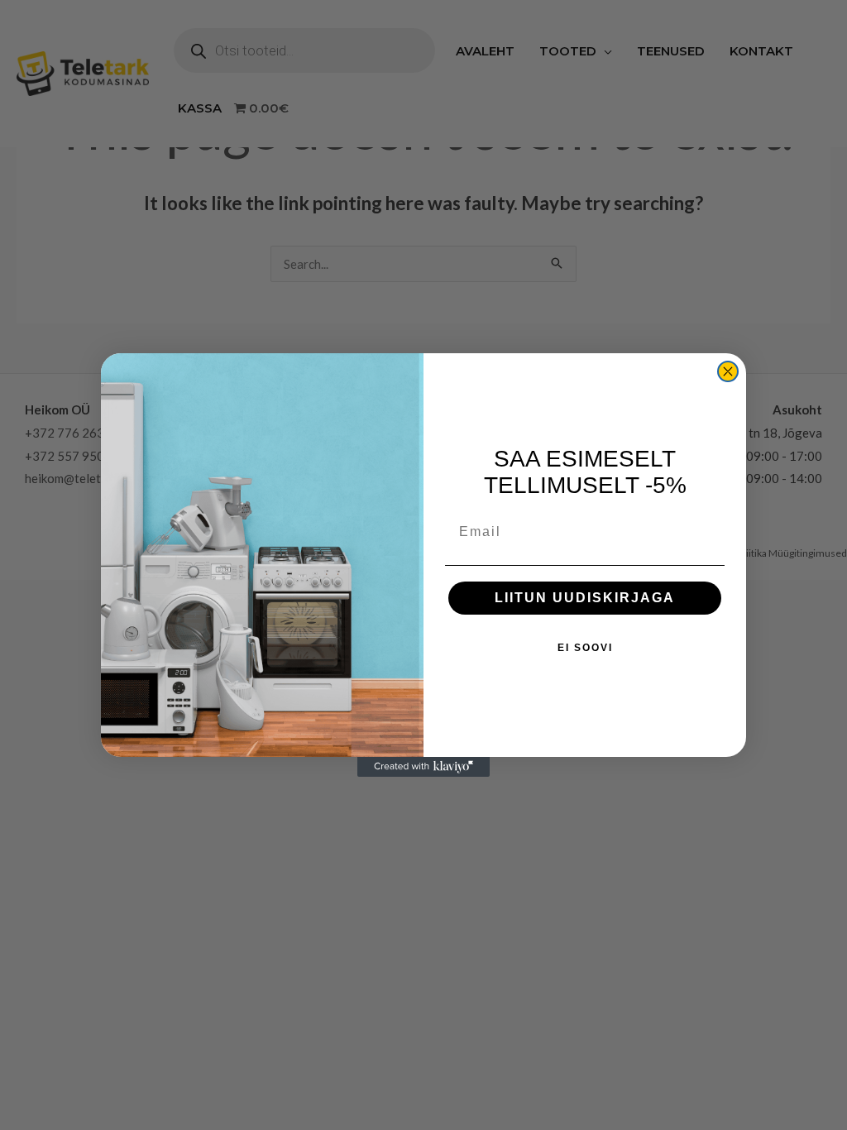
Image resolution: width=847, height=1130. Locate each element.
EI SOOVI (585, 648)
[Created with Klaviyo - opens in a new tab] (423, 767)
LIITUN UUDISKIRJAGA (585, 598)
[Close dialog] (728, 371)
